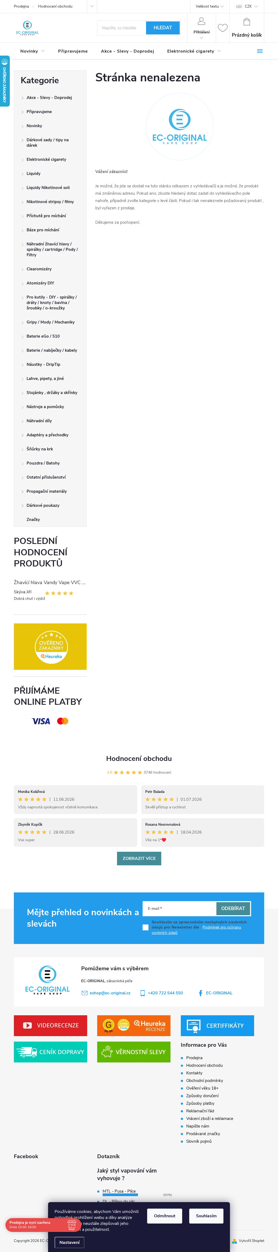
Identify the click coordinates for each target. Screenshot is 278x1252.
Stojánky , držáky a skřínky (52, 392)
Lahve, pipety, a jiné (45, 378)
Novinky (34, 126)
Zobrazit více (139, 859)
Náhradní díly (39, 421)
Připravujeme (39, 111)
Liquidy (33, 173)
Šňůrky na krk (40, 449)
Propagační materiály (47, 491)
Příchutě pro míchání (46, 216)
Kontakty (194, 1073)
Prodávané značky (203, 1133)
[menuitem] (33, 51)
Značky (33, 519)
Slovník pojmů (198, 1141)
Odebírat (233, 908)
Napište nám (197, 1126)
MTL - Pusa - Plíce (119, 1191)
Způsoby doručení (202, 1096)
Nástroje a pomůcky (45, 406)
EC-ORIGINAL (219, 993)
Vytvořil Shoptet (251, 1240)
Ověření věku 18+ (202, 1088)
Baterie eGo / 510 (43, 336)
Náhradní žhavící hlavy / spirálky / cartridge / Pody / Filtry (52, 249)
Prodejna (21, 6)
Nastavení (69, 1242)
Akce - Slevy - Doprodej (49, 97)
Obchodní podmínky (204, 1080)
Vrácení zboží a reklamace (209, 1118)
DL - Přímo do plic (119, 1201)
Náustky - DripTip (43, 364)
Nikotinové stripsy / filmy (50, 201)
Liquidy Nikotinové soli (48, 187)
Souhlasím (206, 1216)
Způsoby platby (200, 1103)
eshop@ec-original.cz (110, 993)
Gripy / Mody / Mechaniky (51, 322)
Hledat (163, 28)
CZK (248, 6)
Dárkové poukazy (43, 505)
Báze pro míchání (43, 230)
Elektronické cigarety (46, 159)
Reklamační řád (200, 1111)
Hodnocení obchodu (55, 6)
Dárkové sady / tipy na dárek (48, 142)
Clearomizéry (39, 269)
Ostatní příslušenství (46, 477)
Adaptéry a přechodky (47, 435)
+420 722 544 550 (165, 993)
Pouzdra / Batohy (43, 463)
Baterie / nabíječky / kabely (52, 350)
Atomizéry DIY (40, 283)
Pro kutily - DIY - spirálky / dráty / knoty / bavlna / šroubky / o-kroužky (52, 302)
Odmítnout (164, 1216)
